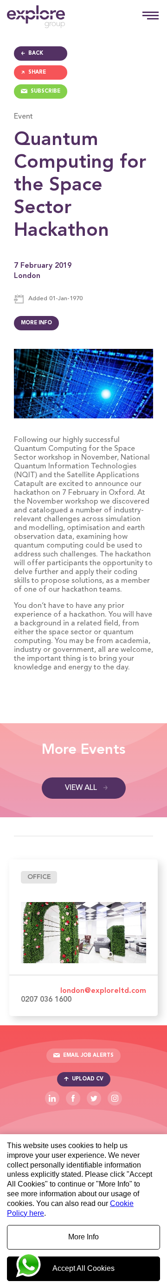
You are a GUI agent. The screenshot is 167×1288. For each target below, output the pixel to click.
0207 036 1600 (46, 1000)
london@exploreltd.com (103, 991)
